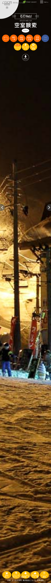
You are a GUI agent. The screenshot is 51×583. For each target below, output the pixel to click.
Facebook (45, 38)
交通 (9, 580)
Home (25, 30)
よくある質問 (17, 580)
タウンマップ (5, 38)
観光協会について (29, 580)
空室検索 (37, 38)
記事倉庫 (40, 580)
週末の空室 (29, 38)
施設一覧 (13, 38)
